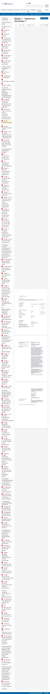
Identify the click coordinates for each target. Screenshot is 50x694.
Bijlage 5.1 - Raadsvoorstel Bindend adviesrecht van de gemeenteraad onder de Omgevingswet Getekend (6, 471)
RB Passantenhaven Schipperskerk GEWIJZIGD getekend (6, 164)
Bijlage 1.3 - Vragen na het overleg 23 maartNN (7, 193)
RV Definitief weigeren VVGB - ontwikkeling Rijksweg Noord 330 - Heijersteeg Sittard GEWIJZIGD (6, 103)
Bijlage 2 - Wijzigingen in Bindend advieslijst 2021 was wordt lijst (6, 425)
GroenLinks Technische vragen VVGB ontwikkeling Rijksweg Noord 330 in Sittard (6, 143)
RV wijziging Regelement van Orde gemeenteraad (6, 542)
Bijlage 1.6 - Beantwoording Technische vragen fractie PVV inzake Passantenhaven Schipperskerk (6, 222)
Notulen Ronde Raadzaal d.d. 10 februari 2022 (6, 62)
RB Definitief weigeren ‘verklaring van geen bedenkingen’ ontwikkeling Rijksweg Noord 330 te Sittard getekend (6, 114)
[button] (47, 5)
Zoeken (27, 3)
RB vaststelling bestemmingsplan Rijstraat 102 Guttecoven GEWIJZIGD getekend (6, 324)
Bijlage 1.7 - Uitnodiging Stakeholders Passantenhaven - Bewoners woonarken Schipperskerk (7, 233)
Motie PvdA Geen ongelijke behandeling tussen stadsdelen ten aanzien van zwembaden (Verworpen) (7, 639)
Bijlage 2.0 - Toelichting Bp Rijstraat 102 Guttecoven (5, 356)
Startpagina (3, 9)
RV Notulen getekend (5, 31)
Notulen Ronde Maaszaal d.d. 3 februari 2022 (6, 51)
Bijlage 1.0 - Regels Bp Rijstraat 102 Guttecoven (6, 331)
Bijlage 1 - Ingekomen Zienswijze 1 (7, 122)
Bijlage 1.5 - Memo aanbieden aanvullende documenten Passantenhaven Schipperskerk (5, 212)
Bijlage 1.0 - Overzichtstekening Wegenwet (6, 275)
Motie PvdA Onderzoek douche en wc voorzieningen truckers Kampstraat (6, 684)
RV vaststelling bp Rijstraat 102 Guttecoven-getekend (6, 317)
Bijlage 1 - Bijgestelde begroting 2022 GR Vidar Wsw (6, 519)
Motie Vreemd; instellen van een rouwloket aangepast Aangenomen (6, 662)
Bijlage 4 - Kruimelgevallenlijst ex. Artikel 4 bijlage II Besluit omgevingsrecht (6, 441)
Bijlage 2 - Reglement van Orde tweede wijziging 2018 (6, 564)
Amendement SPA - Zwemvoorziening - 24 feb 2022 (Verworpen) (7, 631)
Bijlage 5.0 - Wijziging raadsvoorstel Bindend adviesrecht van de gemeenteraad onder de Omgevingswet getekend (6, 459)
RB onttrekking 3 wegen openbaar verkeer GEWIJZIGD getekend (7, 269)
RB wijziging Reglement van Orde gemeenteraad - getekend (6, 548)
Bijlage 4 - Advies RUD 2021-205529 (7, 387)
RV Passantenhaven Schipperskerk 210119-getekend (5, 157)
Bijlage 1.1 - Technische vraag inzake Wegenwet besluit (6, 281)
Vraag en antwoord (39, 10)
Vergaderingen (10, 9)
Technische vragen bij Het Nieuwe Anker (7, 625)
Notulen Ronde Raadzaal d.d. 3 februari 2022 (6, 46)
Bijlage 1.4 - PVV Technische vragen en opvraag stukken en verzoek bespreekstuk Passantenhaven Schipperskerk (7, 202)
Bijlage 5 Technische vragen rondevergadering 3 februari (6, 449)
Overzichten (17, 9)
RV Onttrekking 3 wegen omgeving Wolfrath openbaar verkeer (7, 262)
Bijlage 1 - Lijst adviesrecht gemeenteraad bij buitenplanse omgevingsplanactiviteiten (7, 417)
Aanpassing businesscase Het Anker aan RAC (6, 620)
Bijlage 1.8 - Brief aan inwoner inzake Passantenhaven (7, 240)
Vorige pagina (45, 18)
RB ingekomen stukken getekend (6, 76)
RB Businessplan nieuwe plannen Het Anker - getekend (6, 608)
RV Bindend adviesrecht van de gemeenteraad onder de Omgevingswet (6, 401)
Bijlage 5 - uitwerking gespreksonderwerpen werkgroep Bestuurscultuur (7, 585)
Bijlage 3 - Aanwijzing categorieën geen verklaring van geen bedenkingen (6, 433)
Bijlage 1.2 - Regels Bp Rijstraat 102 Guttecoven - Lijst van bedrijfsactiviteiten (7, 348)
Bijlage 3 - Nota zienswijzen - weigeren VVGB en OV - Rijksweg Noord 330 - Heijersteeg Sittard (7, 135)
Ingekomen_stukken (6, 85)
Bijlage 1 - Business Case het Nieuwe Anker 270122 (7, 614)
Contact (47, 9)
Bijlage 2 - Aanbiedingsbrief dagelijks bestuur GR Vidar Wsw (6, 525)
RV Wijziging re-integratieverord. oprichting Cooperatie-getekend (6, 489)
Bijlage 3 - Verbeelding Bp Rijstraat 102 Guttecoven (5, 382)
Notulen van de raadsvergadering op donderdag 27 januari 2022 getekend (6, 40)
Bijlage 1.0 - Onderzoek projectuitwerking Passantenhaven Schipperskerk (6, 171)
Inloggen (45, 693)
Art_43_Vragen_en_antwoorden (7, 81)
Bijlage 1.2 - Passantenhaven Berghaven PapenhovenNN (5, 187)
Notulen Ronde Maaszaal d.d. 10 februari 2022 (6, 57)
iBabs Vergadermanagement (35, 693)
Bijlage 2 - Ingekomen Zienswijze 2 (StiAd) (7, 128)
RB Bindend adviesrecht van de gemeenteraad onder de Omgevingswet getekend (6, 409)
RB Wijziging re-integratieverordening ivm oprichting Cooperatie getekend (7, 496)
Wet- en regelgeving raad (31, 10)
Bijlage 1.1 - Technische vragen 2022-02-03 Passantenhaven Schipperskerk (6, 180)
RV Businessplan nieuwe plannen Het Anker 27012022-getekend (7, 601)
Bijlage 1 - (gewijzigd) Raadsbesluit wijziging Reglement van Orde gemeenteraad (6, 556)
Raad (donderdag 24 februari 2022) (24, 14)
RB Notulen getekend (5, 34)
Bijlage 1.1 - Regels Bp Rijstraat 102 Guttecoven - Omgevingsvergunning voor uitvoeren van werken (7, 339)
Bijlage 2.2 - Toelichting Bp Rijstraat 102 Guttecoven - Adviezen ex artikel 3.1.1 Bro (7, 374)
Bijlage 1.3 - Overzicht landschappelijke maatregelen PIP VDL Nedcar (7, 302)
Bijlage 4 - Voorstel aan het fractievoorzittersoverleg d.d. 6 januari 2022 (7, 577)
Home (9, 14)
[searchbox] (35, 5)
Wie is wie (23, 9)
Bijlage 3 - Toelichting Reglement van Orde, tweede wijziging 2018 (6, 570)
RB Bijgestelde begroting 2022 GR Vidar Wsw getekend (6, 513)
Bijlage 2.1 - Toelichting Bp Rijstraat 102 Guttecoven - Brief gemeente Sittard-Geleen (6, 364)
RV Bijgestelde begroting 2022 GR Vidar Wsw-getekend (6, 508)
